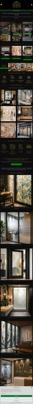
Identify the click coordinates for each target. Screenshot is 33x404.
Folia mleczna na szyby (16, 244)
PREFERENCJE (16, 400)
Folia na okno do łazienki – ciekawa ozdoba (16, 317)
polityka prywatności (13, 402)
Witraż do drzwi (16, 281)
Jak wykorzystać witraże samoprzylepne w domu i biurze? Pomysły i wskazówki (16, 208)
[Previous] (8, 67)
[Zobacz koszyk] (31, 4)
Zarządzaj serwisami (3, 393)
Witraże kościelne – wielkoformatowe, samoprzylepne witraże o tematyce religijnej (16, 354)
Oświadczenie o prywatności (19, 402)
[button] (31, 387)
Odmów (16, 398)
